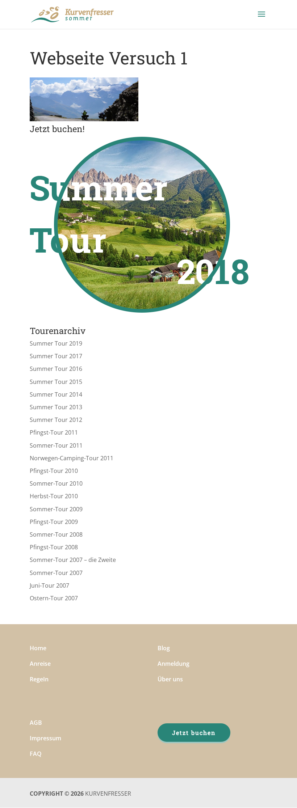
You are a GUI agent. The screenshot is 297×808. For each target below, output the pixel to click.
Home (38, 648)
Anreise (40, 664)
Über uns (170, 679)
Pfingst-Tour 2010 (54, 471)
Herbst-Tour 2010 (54, 496)
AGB (36, 723)
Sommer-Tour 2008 (56, 534)
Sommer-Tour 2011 (56, 445)
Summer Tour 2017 (56, 356)
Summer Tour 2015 (56, 382)
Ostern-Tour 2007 (54, 598)
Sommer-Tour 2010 (56, 483)
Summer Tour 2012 (56, 420)
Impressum (45, 738)
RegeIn (39, 679)
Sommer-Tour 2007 (56, 573)
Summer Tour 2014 (56, 394)
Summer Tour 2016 (56, 369)
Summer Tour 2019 (56, 343)
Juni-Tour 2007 (49, 585)
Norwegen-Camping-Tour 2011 (71, 458)
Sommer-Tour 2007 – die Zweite (73, 560)
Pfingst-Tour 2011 (54, 432)
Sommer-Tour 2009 (56, 509)
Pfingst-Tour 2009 (54, 522)
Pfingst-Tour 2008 (54, 547)
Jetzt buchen (194, 732)
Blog (164, 648)
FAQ (36, 754)
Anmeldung (173, 664)
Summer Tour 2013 (56, 407)
